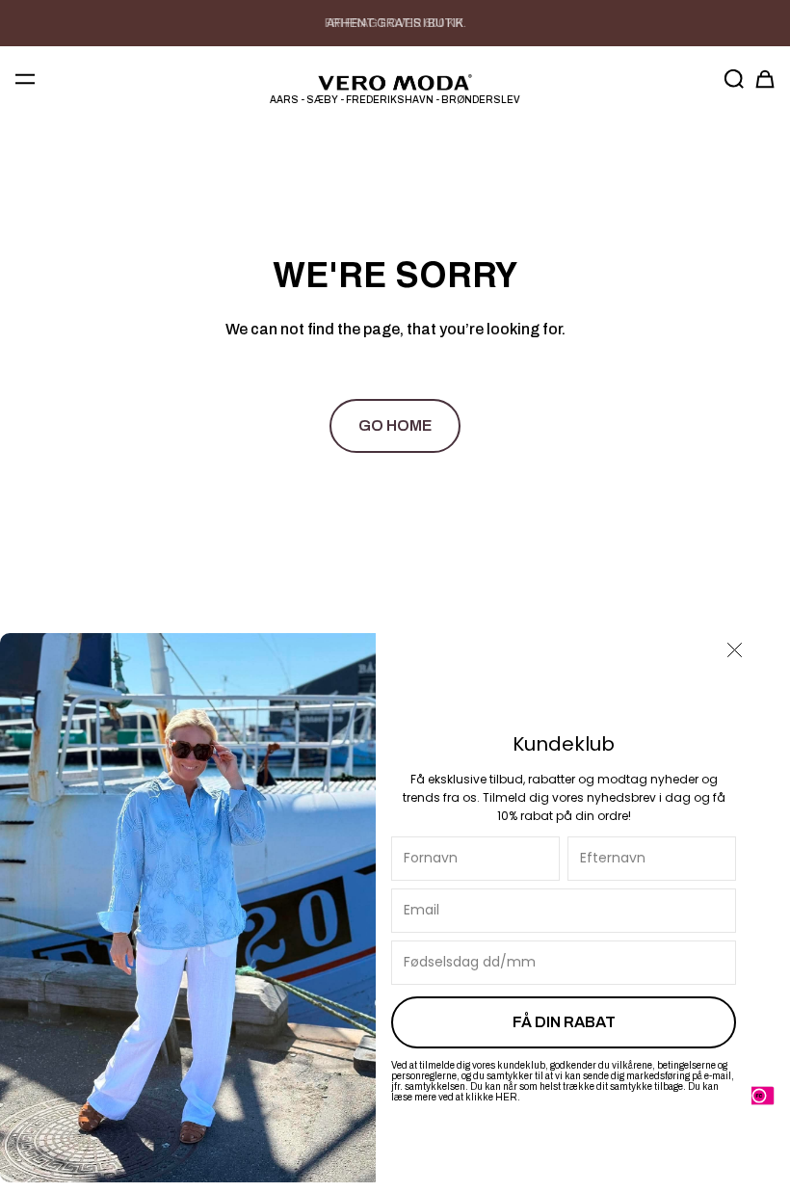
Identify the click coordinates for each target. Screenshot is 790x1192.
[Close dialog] (734, 650)
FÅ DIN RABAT (564, 1022)
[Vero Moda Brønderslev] (395, 82)
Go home (395, 425)
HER (506, 1097)
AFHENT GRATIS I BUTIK (395, 23)
